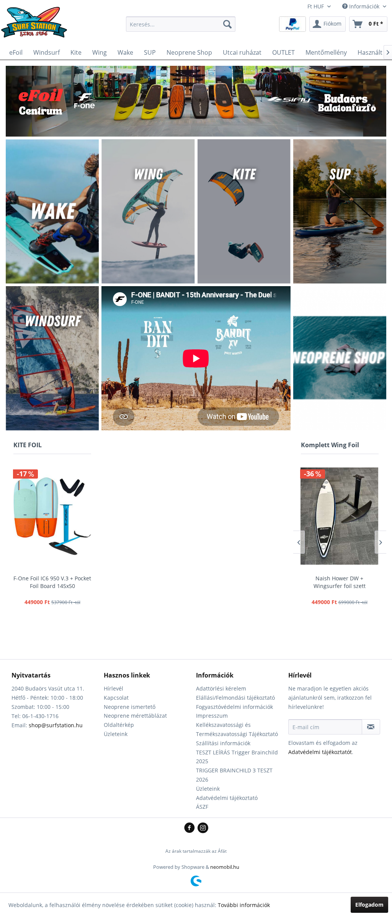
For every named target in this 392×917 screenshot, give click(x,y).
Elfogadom (369, 904)
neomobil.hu (224, 866)
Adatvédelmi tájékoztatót (320, 752)
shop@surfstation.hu (56, 725)
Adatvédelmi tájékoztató (227, 797)
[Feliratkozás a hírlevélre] (371, 727)
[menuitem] (181, 24)
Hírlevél (113, 688)
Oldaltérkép (119, 724)
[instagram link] (203, 828)
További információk (244, 905)
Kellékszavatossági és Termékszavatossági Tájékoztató (237, 729)
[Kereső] (227, 24)
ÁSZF (202, 806)
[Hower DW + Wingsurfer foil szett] (339, 516)
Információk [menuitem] (364, 6)
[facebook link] (191, 828)
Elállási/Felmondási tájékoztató (235, 697)
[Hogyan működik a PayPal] (292, 23)
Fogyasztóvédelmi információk (234, 706)
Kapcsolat (116, 697)
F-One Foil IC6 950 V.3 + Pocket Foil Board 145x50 (52, 582)
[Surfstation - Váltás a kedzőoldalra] (37, 26)
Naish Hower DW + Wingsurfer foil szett (340, 582)
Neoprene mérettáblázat (135, 715)
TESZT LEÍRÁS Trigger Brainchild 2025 (237, 757)
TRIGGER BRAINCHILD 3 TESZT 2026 (234, 775)
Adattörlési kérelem (221, 688)
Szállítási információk (223, 743)
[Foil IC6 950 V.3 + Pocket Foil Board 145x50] (52, 516)
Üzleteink (115, 734)
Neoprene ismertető (129, 706)
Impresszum (212, 715)
